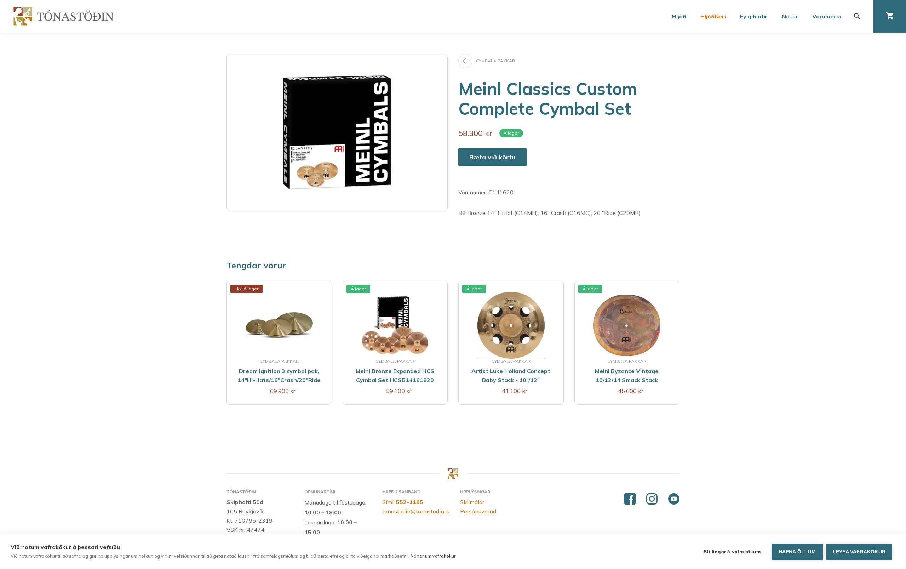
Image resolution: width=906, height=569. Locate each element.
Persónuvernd (478, 511)
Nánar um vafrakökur (433, 556)
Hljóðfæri (713, 16)
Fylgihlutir (754, 16)
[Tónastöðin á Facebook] (630, 499)
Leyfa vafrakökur (859, 551)
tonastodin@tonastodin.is (415, 511)
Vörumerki (826, 16)
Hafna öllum (797, 551)
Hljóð (679, 16)
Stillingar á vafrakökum (732, 551)
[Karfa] (889, 16)
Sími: (402, 502)
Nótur (790, 16)
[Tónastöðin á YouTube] (674, 499)
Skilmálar (472, 502)
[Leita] (857, 16)
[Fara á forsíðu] (64, 16)
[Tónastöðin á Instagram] (652, 499)
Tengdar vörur (256, 265)
